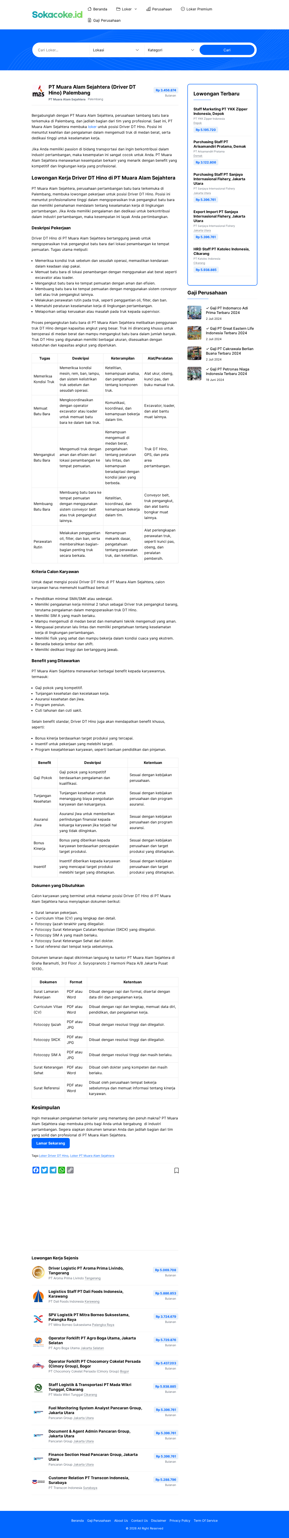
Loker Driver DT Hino (53, 1155)
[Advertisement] (105, 1212)
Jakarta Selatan (92, 1348)
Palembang (95, 99)
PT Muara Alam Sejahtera (67, 99)
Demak (198, 155)
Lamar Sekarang (50, 1143)
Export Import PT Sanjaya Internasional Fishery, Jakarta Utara (219, 216)
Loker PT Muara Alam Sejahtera (92, 1155)
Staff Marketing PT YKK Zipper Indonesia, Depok (220, 111)
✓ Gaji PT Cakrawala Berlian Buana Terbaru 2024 (230, 350)
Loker (127, 9)
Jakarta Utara (83, 1418)
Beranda (100, 9)
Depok (197, 123)
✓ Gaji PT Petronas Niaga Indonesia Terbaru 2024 (227, 371)
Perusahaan (162, 9)
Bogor (124, 1371)
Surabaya (90, 1488)
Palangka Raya (103, 1325)
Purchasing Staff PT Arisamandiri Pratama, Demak (219, 144)
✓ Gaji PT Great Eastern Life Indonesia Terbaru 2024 (230, 330)
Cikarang (90, 1394)
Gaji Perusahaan (107, 20)
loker (92, 126)
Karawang (92, 1301)
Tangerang (93, 1278)
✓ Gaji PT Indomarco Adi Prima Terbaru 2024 (227, 310)
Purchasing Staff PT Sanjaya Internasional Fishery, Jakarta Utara (219, 179)
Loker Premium (199, 9)
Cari (227, 50)
